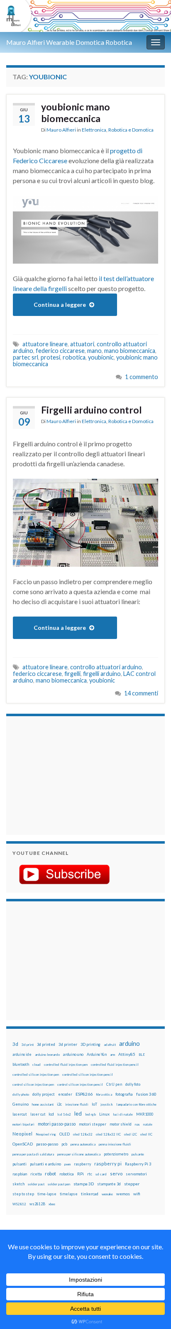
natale (147, 1124)
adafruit (110, 1045)
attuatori (82, 344)
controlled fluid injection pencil (115, 1064)
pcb (64, 1144)
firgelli (72, 673)
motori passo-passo (57, 1123)
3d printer (68, 1044)
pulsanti (19, 1164)
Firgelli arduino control (91, 410)
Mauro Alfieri (61, 130)
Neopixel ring (46, 1134)
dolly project (43, 1094)
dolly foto (132, 1084)
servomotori (136, 1174)
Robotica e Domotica (131, 130)
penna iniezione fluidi (115, 1144)
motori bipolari (23, 1124)
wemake (107, 1194)
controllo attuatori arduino (106, 667)
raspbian (19, 1174)
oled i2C (130, 1134)
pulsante (138, 1154)
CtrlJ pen (114, 1084)
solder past (36, 1184)
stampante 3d (109, 1184)
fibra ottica (104, 1094)
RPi (80, 1173)
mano (94, 350)
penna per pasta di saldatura (33, 1154)
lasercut (19, 1114)
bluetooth (20, 1064)
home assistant (43, 1104)
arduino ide (22, 1054)
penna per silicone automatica (78, 1154)
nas (137, 1124)
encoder (65, 1094)
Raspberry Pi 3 (138, 1164)
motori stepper (92, 1124)
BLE (142, 1054)
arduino (129, 1043)
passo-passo (47, 1143)
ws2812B (37, 1204)
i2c (59, 1104)
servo (116, 1173)
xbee (52, 1204)
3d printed (46, 1044)
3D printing (90, 1044)
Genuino (20, 1103)
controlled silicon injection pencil (87, 1074)
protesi (50, 357)
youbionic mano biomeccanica (75, 112)
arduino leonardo (47, 1054)
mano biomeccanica (129, 350)
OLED (64, 1134)
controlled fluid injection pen (66, 1064)
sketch (18, 1184)
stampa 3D (83, 1183)
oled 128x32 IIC (108, 1134)
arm (112, 1054)
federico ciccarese (60, 350)
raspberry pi (108, 1163)
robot (50, 1173)
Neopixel (22, 1133)
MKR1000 (144, 1114)
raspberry (82, 1164)
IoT (94, 1104)
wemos (123, 1193)
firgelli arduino (102, 673)
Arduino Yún (97, 1054)
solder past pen (59, 1184)
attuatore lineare (45, 344)
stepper (131, 1183)
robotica (74, 357)
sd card (101, 1174)
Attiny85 (126, 1054)
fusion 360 (146, 1094)
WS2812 (19, 1204)
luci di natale (123, 1114)
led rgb (90, 1114)
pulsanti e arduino (45, 1164)
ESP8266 (84, 1094)
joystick (106, 1104)
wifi (136, 1193)
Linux (104, 1113)
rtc (89, 1174)
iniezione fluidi (76, 1104)
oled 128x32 (83, 1134)
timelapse (69, 1194)
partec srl (25, 357)
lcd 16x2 (64, 1114)
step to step (23, 1194)
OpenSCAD (22, 1143)
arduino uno (73, 1054)
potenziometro (116, 1154)
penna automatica (83, 1144)
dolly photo (20, 1094)
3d (15, 1044)
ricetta (36, 1174)
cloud (36, 1064)
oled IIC (146, 1134)
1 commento (141, 376)
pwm (67, 1164)
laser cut (37, 1114)
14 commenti (141, 693)
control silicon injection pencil (80, 1084)
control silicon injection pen (33, 1084)
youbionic (101, 357)
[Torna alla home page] (85, 16)
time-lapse (46, 1194)
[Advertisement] (64, 774)
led (78, 1114)
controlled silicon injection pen (35, 1074)
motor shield (121, 1124)
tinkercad (89, 1194)
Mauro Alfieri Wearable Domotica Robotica (69, 42)
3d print (28, 1045)
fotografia (124, 1094)
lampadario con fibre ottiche (136, 1104)
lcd (51, 1113)
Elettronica (94, 130)
